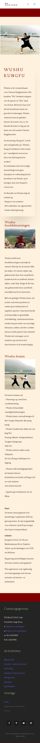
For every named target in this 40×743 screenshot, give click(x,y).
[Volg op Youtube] (23, 723)
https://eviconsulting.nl (16, 631)
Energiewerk (9, 678)
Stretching (8, 669)
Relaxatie (8, 682)
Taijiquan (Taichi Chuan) (14, 673)
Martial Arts (9, 660)
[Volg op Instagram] (31, 723)
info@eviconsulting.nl (15, 627)
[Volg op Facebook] (9, 723)
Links (6, 702)
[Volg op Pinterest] (16, 723)
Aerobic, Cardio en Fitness (15, 664)
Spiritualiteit (9, 686)
